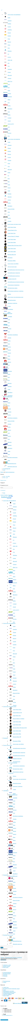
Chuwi (9, 187)
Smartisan (10, 69)
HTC (9, 136)
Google (9, 26)
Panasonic (10, 96)
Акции (2, 495)
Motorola (9, 51)
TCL (9, 66)
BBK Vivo (10, 81)
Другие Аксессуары (12, 266)
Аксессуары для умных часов (14, 224)
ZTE (9, 102)
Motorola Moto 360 (12, 254)
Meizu (9, 99)
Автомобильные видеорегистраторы (16, 281)
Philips (9, 312)
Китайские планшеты (12, 417)
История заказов (6, 973)
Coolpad (9, 117)
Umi (9, 87)
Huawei (9, 41)
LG (8, 54)
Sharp (9, 90)
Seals (9, 322)
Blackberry (10, 108)
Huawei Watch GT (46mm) (13, 236)
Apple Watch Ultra (11, 233)
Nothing (9, 23)
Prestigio (9, 193)
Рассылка (5, 976)
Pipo (9, 181)
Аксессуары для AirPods (13, 263)
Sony (9, 48)
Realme (9, 35)
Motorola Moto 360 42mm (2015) (15, 245)
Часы (9, 460)
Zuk (8, 63)
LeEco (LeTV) (11, 123)
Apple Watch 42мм (12, 248)
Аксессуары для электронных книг (15, 297)
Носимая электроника (12, 457)
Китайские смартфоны (13, 334)
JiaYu (9, 84)
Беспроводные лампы (12, 288)
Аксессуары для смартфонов (14, 14)
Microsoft (10, 75)
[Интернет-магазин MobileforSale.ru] (7, 498)
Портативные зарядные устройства (15, 291)
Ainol (9, 190)
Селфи (9, 306)
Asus (9, 111)
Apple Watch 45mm (12, 227)
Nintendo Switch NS (12, 278)
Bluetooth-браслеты (12, 463)
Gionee (9, 72)
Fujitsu (9, 105)
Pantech (9, 93)
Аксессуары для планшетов (14, 139)
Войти (2, 472)
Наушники (10, 257)
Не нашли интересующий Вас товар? (11, 988)
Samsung (9, 20)
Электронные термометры (13, 285)
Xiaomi (9, 32)
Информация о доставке (8, 991)
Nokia (9, 45)
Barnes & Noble (11, 209)
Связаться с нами (7, 965)
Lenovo (9, 57)
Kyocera (9, 133)
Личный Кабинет (7, 972)
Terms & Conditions (7, 994)
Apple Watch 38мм (12, 251)
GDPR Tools (6, 987)
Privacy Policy (6, 995)
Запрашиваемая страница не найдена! (13, 957)
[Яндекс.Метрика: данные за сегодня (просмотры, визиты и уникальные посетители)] (17, 1003)
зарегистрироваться (10, 472)
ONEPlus (10, 29)
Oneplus (9, 160)
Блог (4, 469)
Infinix (9, 114)
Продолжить (3, 959)
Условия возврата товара (8, 993)
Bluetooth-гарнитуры (12, 466)
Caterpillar (10, 316)
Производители (6, 981)
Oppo (9, 38)
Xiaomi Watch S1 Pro (12, 230)
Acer (9, 127)
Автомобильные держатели (14, 272)
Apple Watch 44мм (12, 239)
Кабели (9, 294)
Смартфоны (10, 309)
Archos (9, 218)
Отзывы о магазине (8, 495)
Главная (2, 957)
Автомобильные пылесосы (14, 275)
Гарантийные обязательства (9, 992)
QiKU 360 (10, 60)
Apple (9, 17)
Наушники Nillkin (12, 260)
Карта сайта (5, 967)
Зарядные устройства (12, 303)
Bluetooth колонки (12, 300)
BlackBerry (10, 392)
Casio (9, 130)
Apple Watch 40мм (12, 242)
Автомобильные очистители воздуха (16, 269)
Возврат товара (6, 966)
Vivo (9, 166)
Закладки (5, 974)
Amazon (9, 78)
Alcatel (9, 120)
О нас (4, 989)
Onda (9, 184)
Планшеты (10, 395)
